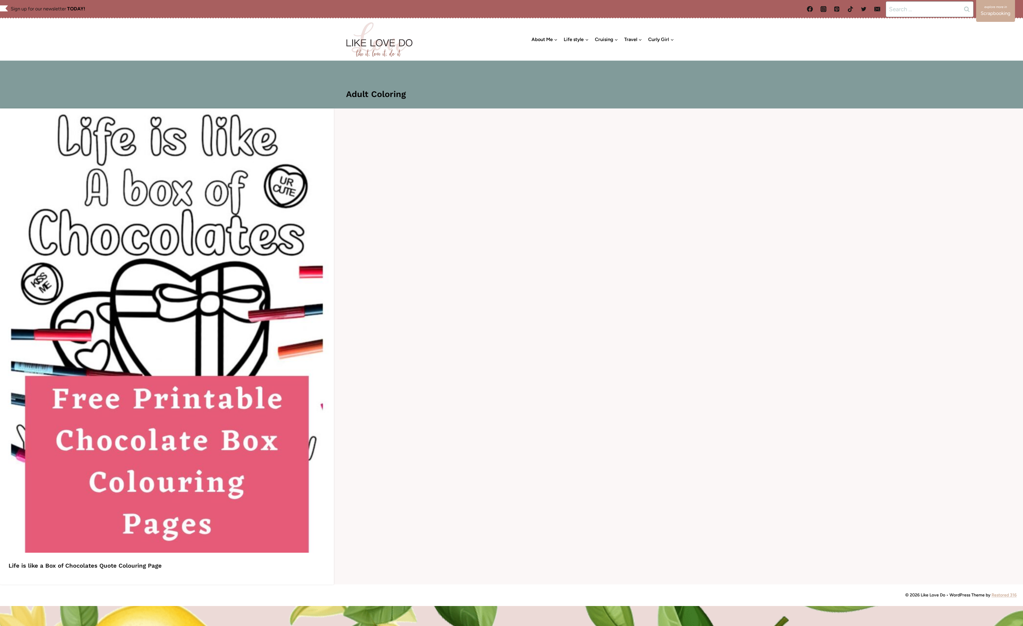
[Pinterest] (837, 9)
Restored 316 (1004, 594)
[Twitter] (864, 9)
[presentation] (167, 330)
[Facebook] (810, 9)
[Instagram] (823, 9)
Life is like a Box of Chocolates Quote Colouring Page (85, 565)
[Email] (877, 9)
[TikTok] (850, 9)
